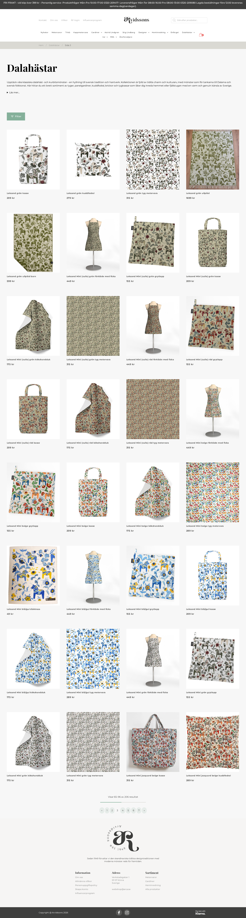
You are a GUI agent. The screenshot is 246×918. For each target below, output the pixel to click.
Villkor (64, 20)
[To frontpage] (136, 20)
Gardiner (95, 32)
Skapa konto (81, 889)
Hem (41, 45)
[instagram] (127, 912)
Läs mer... (14, 92)
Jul (103, 37)
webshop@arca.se (121, 889)
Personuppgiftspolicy (86, 885)
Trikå (67, 32)
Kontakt (43, 20)
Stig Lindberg (129, 32)
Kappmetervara (80, 32)
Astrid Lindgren (112, 32)
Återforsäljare (125, 37)
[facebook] (119, 912)
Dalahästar (187, 32)
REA (112, 37)
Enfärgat (175, 32)
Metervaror (57, 32)
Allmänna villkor (83, 881)
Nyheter (44, 32)
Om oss (54, 20)
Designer (143, 32)
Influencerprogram (92, 20)
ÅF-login (75, 20)
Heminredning (158, 32)
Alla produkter (152, 889)
